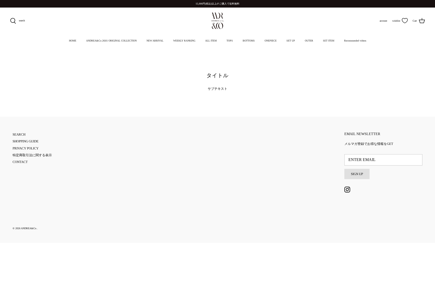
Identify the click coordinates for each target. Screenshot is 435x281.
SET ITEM (328, 40)
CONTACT (20, 162)
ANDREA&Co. (29, 228)
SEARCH (19, 134)
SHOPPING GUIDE (26, 141)
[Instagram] (347, 189)
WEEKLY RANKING (184, 40)
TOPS (230, 40)
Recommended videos (355, 40)
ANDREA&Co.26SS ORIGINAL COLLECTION (111, 40)
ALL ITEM (211, 40)
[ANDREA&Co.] (217, 21)
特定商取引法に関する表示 (32, 155)
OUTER (309, 40)
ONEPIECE (271, 40)
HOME (72, 40)
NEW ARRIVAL (155, 40)
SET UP (290, 40)
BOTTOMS (249, 40)
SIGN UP (357, 174)
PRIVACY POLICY (26, 148)
